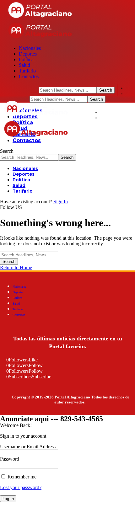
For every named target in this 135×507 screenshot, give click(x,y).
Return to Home (16, 267)
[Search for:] (29, 254)
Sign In (60, 201)
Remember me (21, 476)
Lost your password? (20, 487)
